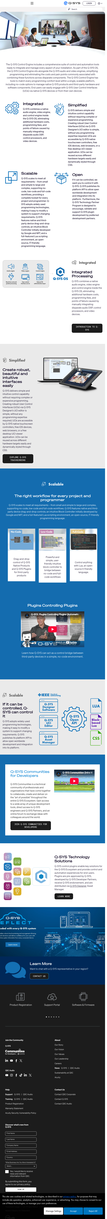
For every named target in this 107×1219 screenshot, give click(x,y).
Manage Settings (53, 1211)
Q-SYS (8, 1046)
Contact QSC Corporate (65, 1094)
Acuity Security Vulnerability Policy (20, 1113)
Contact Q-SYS (61, 1099)
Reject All (93, 1211)
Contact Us (39, 976)
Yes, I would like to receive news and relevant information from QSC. (21, 1173)
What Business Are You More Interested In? (20, 1162)
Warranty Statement (14, 1108)
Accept (73, 1211)
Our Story (59, 1045)
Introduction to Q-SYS (87, 328)
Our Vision (59, 1049)
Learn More (64, 896)
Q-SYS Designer (78, 886)
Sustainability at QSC (64, 1072)
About (57, 1040)
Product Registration (14, 1103)
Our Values (59, 1054)
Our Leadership (61, 1058)
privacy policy (23, 1184)
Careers (58, 1063)
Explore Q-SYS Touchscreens (18, 459)
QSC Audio (9, 1071)
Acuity (57, 1077)
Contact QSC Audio (63, 1103)
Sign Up (21, 1189)
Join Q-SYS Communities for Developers (30, 825)
